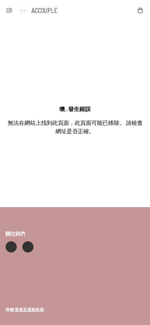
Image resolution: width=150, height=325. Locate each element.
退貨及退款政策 (29, 309)
